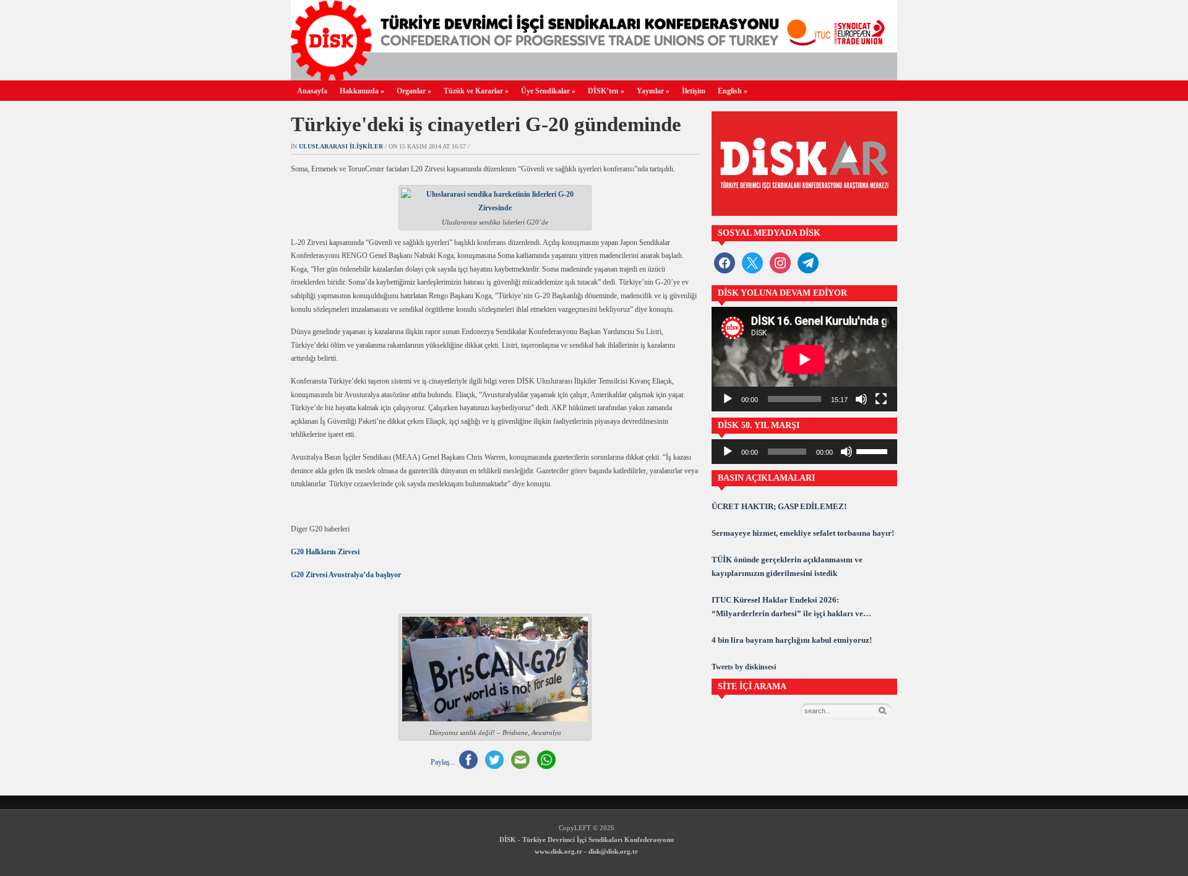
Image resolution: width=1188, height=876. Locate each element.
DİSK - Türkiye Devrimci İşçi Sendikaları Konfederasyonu (586, 839)
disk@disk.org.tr (613, 851)
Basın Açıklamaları (766, 478)
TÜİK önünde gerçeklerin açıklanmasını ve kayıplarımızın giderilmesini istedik (787, 566)
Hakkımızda (362, 91)
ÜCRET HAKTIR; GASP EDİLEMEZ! (779, 506)
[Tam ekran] (881, 399)
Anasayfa (312, 91)
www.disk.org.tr (558, 851)
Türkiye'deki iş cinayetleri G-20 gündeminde (486, 124)
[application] (804, 359)
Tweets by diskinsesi (744, 667)
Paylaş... (443, 762)
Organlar (414, 91)
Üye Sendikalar (548, 91)
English (732, 91)
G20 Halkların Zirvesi (325, 552)
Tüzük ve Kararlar (476, 91)
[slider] (873, 450)
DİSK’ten (606, 91)
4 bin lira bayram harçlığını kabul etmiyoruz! (792, 640)
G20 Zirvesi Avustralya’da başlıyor (346, 574)
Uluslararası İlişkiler (341, 146)
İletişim (693, 91)
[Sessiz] (861, 399)
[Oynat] (727, 399)
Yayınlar (653, 91)
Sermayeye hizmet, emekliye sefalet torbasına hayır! (803, 533)
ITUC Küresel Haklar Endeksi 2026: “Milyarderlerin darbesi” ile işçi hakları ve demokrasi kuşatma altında (787, 607)
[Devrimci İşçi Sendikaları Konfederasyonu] (594, 77)
